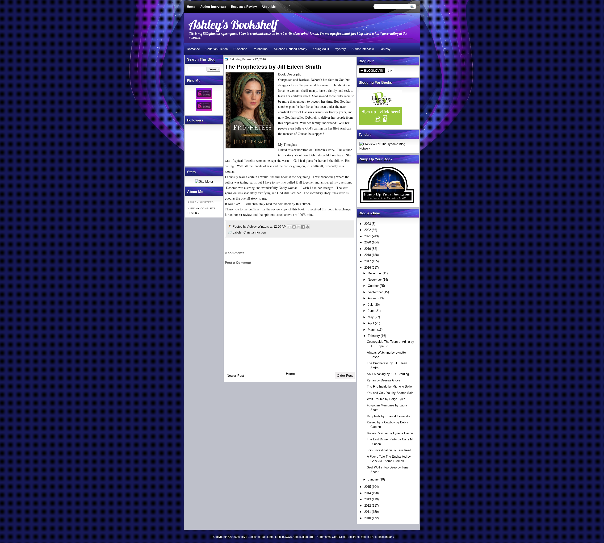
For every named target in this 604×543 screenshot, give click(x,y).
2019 (367, 249)
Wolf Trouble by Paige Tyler (386, 399)
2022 (367, 230)
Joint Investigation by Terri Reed (389, 450)
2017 (367, 261)
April (371, 323)
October (373, 286)
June (371, 311)
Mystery (340, 49)
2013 (367, 499)
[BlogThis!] (294, 227)
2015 (367, 487)
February (374, 336)
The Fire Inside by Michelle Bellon (390, 386)
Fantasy (384, 49)
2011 (367, 512)
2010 (367, 518)
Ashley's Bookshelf (233, 24)
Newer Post (235, 375)
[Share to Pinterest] (307, 227)
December (375, 273)
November (375, 279)
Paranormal (260, 49)
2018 (367, 255)
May (371, 317)
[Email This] (289, 227)
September (375, 292)
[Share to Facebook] (303, 227)
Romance (193, 49)
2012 (367, 505)
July (370, 304)
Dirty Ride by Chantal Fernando (388, 416)
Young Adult (321, 49)
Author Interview (363, 49)
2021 (367, 236)
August (373, 298)
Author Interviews (213, 6)
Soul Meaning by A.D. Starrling (388, 374)
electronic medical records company (371, 537)
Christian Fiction (217, 49)
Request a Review (244, 6)
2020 (367, 242)
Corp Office (339, 537)
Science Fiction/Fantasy (290, 49)
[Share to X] (298, 227)
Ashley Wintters (258, 226)
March (372, 329)
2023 (367, 224)
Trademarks (323, 537)
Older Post (345, 375)
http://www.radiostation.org (296, 537)
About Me (269, 6)
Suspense (240, 49)
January (373, 479)
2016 (367, 267)
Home (191, 6)
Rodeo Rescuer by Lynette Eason (390, 433)
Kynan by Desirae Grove (383, 380)
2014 (367, 493)
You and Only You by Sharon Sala (390, 393)
